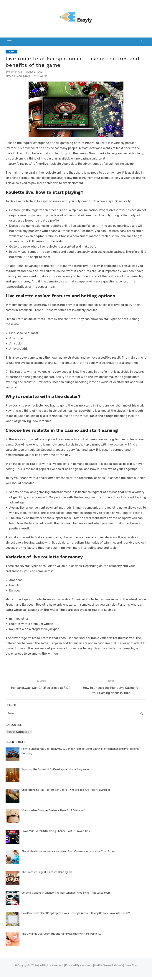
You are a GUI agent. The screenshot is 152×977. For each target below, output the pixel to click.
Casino (11, 51)
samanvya (15, 71)
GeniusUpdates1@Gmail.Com (120, 965)
